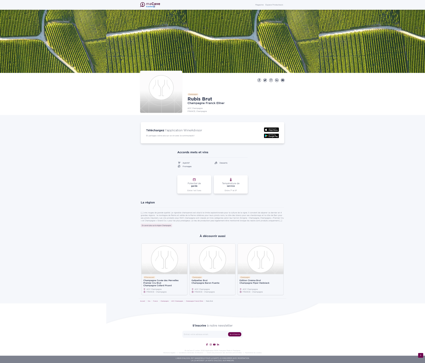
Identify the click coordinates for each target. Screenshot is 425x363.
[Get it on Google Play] (271, 136)
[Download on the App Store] (271, 129)
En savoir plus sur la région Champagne (156, 225)
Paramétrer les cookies (253, 352)
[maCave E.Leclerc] (150, 5)
